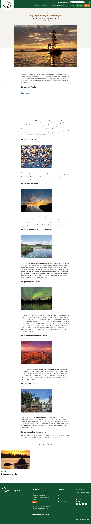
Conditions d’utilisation (86, 519)
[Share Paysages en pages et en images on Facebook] (5, 76)
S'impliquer (52, 5)
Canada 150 (45, 12)
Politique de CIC (78, 519)
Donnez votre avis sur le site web (40, 514)
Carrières (60, 494)
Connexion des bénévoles (63, 501)
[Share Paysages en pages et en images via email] (5, 84)
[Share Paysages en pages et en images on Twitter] (5, 80)
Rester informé (61, 5)
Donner (87, 5)
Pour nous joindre (62, 492)
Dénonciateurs (61, 498)
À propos (70, 5)
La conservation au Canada (39, 5)
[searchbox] (77, 2)
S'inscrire (79, 5)
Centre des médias (62, 495)
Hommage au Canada (9, 474)
